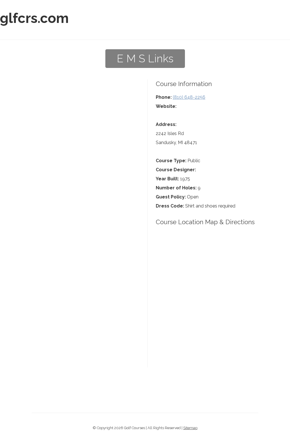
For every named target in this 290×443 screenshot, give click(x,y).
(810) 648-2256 (189, 97)
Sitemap (190, 428)
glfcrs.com (34, 18)
